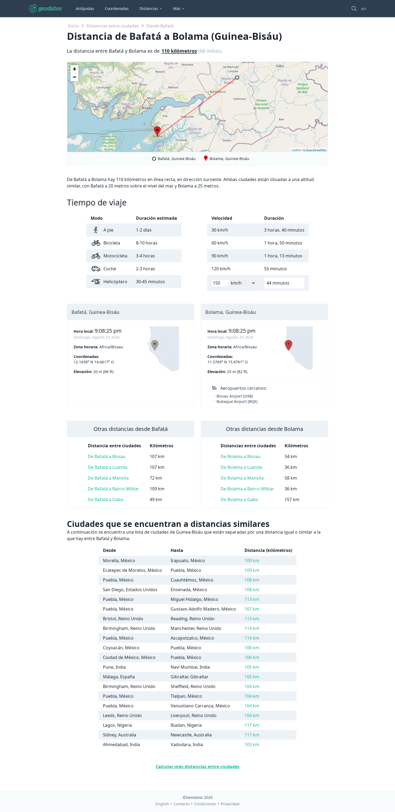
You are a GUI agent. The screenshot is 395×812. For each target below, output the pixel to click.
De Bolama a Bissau (240, 456)
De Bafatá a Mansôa (108, 478)
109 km (252, 560)
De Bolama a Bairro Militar (247, 489)
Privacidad (230, 803)
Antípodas (85, 8)
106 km (252, 648)
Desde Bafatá (160, 26)
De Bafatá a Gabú (105, 499)
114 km (252, 628)
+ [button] (74, 69)
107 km (252, 609)
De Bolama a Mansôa (242, 478)
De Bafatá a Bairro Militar (113, 489)
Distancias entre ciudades (113, 26)
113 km (252, 599)
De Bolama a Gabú (239, 499)
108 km (252, 580)
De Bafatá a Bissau (106, 456)
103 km (252, 744)
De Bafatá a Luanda (107, 467)
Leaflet (296, 150)
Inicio (73, 26)
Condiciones (205, 803)
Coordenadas (117, 8)
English (162, 803)
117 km (252, 725)
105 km (252, 667)
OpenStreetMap (316, 150)
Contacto (181, 803)
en (363, 9)
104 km (252, 686)
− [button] (74, 77)
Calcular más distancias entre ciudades (197, 767)
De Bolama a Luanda (241, 467)
